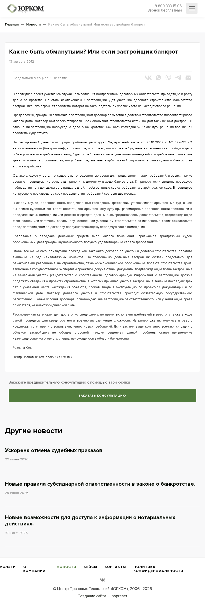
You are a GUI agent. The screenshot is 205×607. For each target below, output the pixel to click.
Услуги (8, 567)
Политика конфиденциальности (158, 569)
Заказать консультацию (102, 396)
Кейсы (90, 567)
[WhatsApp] (158, 78)
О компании (34, 569)
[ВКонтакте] (148, 78)
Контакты (115, 567)
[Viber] (168, 78)
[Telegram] (178, 78)
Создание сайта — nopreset (103, 596)
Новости (66, 567)
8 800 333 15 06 (165, 8)
